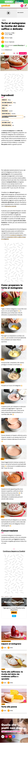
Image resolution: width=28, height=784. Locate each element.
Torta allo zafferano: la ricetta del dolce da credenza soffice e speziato (12, 675)
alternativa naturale (10, 206)
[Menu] (22, 5)
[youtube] (10, 736)
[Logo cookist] (5, 6)
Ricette (6, 596)
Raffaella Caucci (8, 49)
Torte (11, 596)
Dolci (2, 596)
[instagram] (6, 736)
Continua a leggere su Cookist (14, 551)
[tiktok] (2, 736)
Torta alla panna (9, 707)
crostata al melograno (16, 235)
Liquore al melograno (11, 644)
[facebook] (13, 736)
